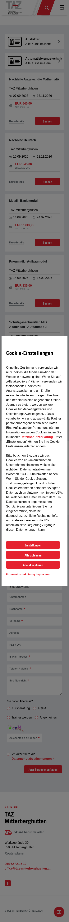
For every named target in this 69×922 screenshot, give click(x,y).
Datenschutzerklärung (37, 437)
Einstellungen (33, 545)
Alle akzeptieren (33, 565)
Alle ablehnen (33, 555)
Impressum (43, 574)
